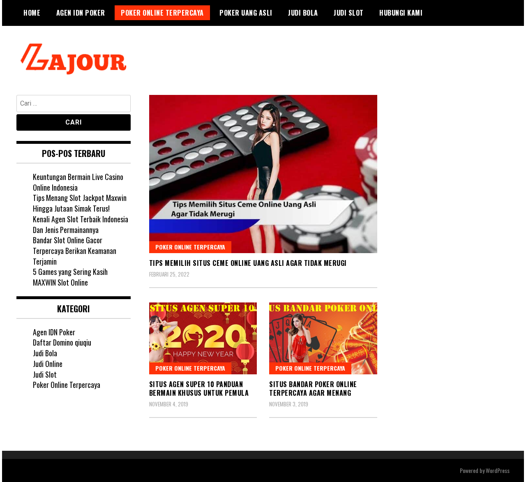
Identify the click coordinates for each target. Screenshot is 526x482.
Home (31, 13)
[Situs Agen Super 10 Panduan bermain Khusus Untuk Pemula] (203, 338)
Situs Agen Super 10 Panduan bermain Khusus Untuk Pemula (199, 388)
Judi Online (47, 363)
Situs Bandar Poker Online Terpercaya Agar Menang (313, 388)
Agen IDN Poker (80, 13)
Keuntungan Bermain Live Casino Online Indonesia (78, 182)
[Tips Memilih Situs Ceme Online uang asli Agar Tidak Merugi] (263, 174)
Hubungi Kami (400, 13)
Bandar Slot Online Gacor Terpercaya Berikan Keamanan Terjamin (74, 250)
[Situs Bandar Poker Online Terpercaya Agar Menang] (323, 338)
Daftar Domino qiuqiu (62, 342)
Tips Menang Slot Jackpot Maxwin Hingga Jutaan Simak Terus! (80, 203)
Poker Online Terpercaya (162, 13)
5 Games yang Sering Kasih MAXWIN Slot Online (70, 277)
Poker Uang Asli (245, 13)
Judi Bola (303, 13)
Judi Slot (349, 13)
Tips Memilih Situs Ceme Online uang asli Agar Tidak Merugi (248, 263)
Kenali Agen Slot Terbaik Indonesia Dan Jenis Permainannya (80, 224)
